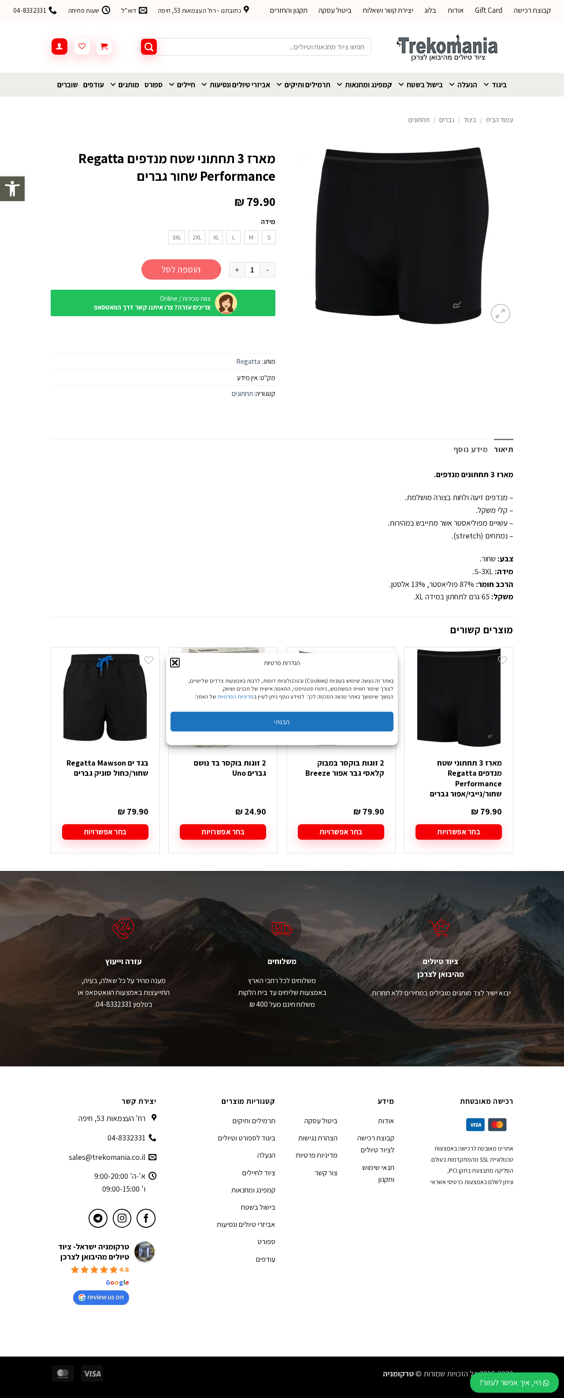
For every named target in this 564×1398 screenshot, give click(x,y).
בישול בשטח (425, 85)
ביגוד (499, 85)
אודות (456, 10)
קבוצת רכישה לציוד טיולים (375, 1144)
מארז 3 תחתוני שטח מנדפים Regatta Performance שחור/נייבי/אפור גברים (466, 778)
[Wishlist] (82, 47)
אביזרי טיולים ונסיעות (240, 85)
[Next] (51, 758)
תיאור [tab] (503, 449)
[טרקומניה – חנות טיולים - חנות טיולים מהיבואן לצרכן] (449, 46)
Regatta (248, 361)
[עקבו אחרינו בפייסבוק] (146, 1218)
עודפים (93, 85)
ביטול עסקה (335, 10)
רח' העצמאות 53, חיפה (111, 1118)
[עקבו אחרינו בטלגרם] (98, 1218)
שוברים (67, 85)
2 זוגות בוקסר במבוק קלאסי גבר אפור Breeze (344, 768)
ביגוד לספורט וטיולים (246, 1138)
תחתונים (419, 119)
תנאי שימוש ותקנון (378, 1173)
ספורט (154, 85)
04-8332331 (126, 1138)
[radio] (268, 237)
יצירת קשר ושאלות (388, 10)
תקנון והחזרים (289, 10)
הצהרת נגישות (318, 1138)
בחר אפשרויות (458, 832)
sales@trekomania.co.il (107, 1157)
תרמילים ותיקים (307, 85)
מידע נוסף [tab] (470, 449)
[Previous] (512, 758)
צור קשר (326, 1172)
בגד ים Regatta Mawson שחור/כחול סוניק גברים (107, 768)
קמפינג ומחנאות (368, 85)
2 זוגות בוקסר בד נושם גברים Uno (230, 768)
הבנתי (281, 721)
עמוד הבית (499, 119)
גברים (446, 119)
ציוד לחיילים (258, 1172)
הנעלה (467, 85)
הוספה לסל (181, 269)
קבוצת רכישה (532, 10)
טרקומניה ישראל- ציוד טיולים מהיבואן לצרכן (93, 1251)
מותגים (129, 85)
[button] (12, 188)
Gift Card (489, 10)
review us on (105, 1296)
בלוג (430, 10)
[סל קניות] (104, 47)
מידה (268, 222)
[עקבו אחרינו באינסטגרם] (122, 1218)
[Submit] (149, 47)
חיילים (186, 85)
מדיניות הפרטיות (236, 696)
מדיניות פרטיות (317, 1155)
